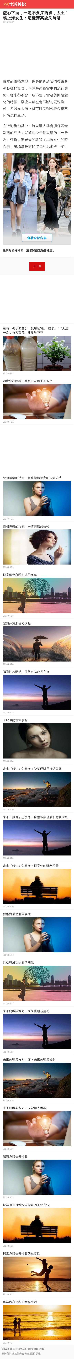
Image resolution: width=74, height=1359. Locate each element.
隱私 (32, 1353)
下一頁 (37, 266)
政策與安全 (18, 1353)
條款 (27, 1353)
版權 (38, 1353)
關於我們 (6, 1353)
